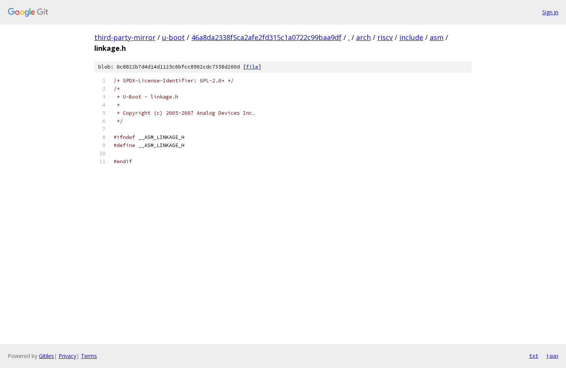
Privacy (67, 356)
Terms (89, 356)
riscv (385, 37)
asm (437, 37)
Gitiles (46, 356)
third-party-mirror (125, 37)
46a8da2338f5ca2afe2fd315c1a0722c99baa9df (266, 37)
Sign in (550, 12)
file (252, 67)
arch (363, 37)
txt (533, 355)
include (411, 37)
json (552, 355)
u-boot (173, 37)
